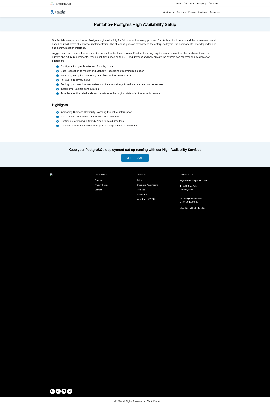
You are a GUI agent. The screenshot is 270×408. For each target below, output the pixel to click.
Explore (192, 12)
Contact (98, 189)
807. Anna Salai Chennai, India (188, 188)
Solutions (202, 12)
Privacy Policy (101, 185)
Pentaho (141, 189)
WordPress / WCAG (146, 199)
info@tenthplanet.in (193, 198)
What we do (169, 12)
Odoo (140, 180)
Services (188, 3)
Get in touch (214, 3)
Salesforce (142, 194)
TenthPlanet (153, 401)
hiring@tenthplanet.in (195, 208)
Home (178, 3)
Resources (215, 12)
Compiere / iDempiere (147, 185)
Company (201, 3)
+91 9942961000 (189, 202)
